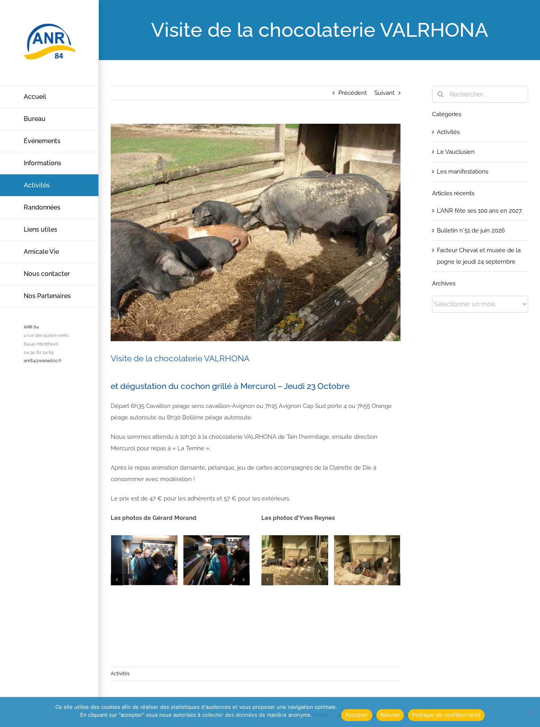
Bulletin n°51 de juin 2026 (471, 230)
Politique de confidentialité (446, 715)
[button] (117, 579)
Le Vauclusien (456, 151)
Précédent (352, 92)
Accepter (356, 715)
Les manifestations (462, 171)
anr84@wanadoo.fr (43, 360)
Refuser (390, 715)
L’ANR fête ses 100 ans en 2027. (480, 210)
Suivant (384, 92)
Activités (120, 673)
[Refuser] (530, 712)
